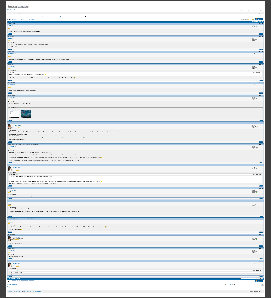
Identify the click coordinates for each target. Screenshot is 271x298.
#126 (262, 95)
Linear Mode (261, 21)
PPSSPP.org (15, 291)
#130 (262, 188)
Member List (250, 10)
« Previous (14, 19)
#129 (262, 165)
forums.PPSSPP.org (11, 16)
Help (262, 10)
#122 (262, 36)
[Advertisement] (54, 5)
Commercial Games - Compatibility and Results (59, 16)
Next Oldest (11, 278)
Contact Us (10, 291)
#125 (262, 82)
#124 (262, 64)
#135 (262, 261)
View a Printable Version (13, 284)
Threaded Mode (255, 21)
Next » (32, 19)
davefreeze (11, 66)
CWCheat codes (73, 16)
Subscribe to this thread (13, 287)
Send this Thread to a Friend (14, 286)
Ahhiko (10, 38)
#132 (262, 218)
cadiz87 (10, 25)
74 (29, 19)
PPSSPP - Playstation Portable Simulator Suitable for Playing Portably (32, 16)
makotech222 (11, 53)
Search (244, 10)
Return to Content (26, 291)
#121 (262, 23)
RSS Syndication (38, 291)
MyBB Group (21, 293)
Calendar (257, 10)
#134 (262, 248)
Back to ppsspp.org (11, 9)
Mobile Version (31, 291)
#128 (262, 144)
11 (26, 19)
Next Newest (17, 278)
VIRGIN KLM (16, 125)
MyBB (13, 293)
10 (24, 19)
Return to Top (20, 291)
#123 (262, 51)
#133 (262, 234)
